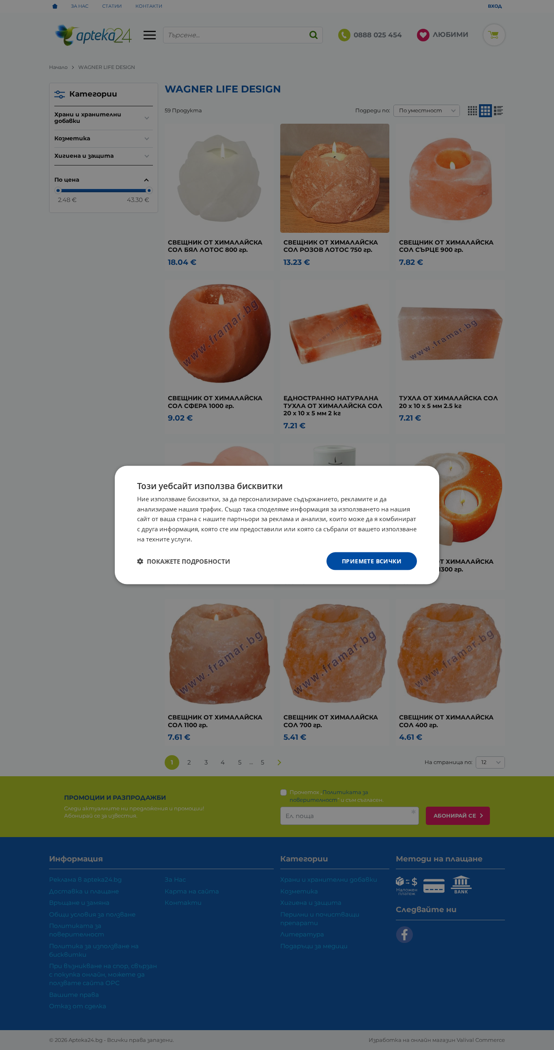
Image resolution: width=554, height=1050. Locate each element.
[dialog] (277, 525)
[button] (183, 561)
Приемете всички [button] (372, 561)
